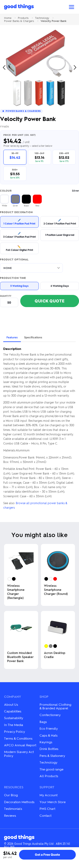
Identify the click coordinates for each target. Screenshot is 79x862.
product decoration (16, 212)
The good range (51, 769)
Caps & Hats (49, 735)
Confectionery (50, 715)
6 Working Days (60, 285)
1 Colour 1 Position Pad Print (19, 221)
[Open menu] (71, 7)
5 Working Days (19, 285)
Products (23, 17)
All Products (49, 776)
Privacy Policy (14, 731)
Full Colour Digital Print (19, 248)
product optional (14, 259)
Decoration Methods (19, 802)
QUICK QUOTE (50, 301)
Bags (43, 722)
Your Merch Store (53, 802)
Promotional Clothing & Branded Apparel (55, 706)
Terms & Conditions (18, 738)
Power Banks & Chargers (19, 21)
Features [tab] (12, 337)
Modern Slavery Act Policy (19, 753)
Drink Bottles (49, 749)
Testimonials (13, 808)
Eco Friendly (49, 728)
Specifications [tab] (33, 337)
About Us (11, 704)
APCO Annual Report (20, 745)
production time (13, 278)
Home (7, 17)
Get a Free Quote (47, 855)
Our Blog (11, 795)
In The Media (13, 725)
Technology (42, 17)
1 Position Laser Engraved (59, 234)
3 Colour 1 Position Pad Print (19, 235)
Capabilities (12, 711)
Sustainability (13, 718)
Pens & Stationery (52, 755)
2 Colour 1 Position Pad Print (60, 221)
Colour (39, 190)
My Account (49, 795)
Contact (45, 815)
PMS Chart (47, 808)
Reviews (10, 815)
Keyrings (46, 742)
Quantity (6, 296)
